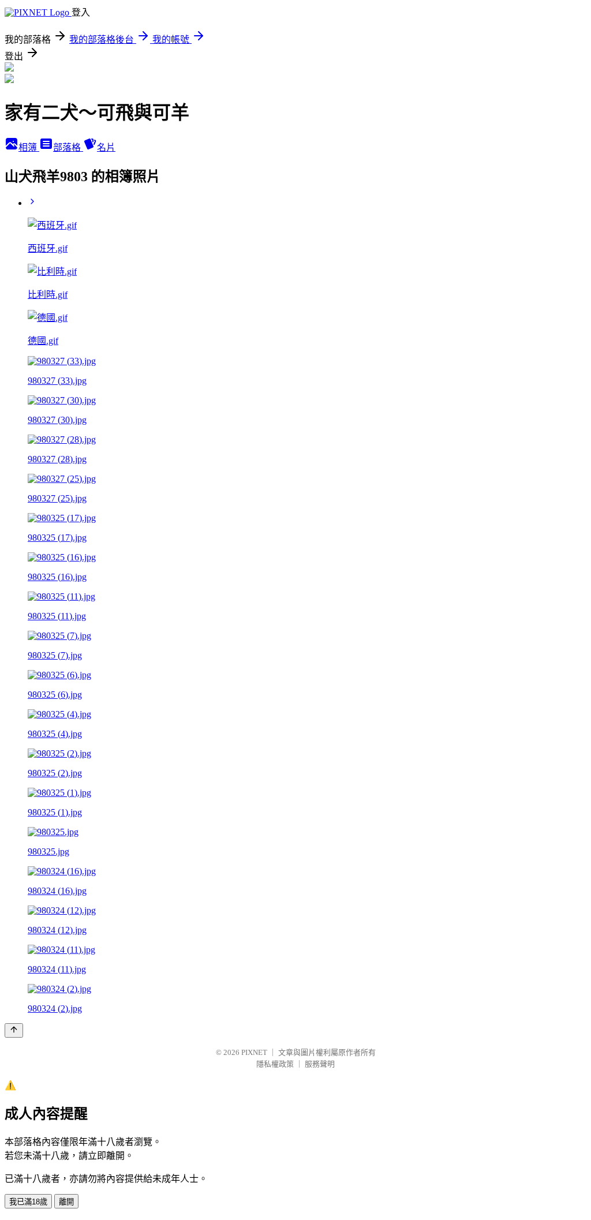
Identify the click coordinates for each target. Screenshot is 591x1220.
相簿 (28, 147)
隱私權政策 (275, 1064)
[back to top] (14, 1030)
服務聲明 (320, 1064)
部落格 (68, 147)
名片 (106, 147)
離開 (66, 1201)
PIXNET (254, 1052)
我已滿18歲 (28, 1201)
